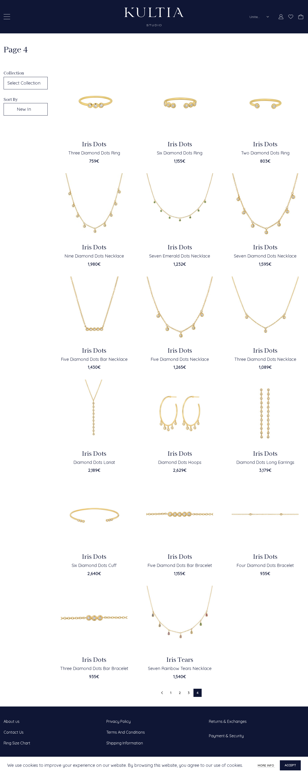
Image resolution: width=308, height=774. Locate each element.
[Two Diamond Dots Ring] (265, 103)
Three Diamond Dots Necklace (265, 359)
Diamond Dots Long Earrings (265, 462)
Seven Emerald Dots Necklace (179, 256)
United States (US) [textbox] (256, 17)
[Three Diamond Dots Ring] (94, 103)
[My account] (281, 17)
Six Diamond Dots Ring (179, 153)
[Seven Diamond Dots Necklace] (265, 206)
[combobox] (259, 17)
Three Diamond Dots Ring (94, 153)
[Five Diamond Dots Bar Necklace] (94, 309)
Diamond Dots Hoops (179, 462)
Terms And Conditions (125, 732)
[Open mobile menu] (7, 17)
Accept (290, 765)
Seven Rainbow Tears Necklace (180, 668)
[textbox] (25, 83)
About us (11, 721)
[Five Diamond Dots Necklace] (180, 309)
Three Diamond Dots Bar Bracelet (94, 668)
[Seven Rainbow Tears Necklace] (180, 619)
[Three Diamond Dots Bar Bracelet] (94, 619)
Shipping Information (124, 743)
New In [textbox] (24, 109)
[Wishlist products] (291, 17)
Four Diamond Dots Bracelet (265, 565)
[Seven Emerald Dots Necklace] (180, 206)
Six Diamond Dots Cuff (94, 565)
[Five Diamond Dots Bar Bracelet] (180, 516)
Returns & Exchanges (228, 721)
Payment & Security (226, 735)
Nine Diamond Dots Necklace (94, 256)
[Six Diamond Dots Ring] (180, 103)
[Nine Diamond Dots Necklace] (94, 206)
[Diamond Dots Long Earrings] (265, 413)
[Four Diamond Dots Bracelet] (265, 516)
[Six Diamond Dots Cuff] (94, 516)
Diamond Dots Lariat (94, 462)
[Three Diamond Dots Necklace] (265, 309)
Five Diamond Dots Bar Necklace (94, 359)
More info (266, 765)
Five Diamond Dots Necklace (180, 359)
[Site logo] (154, 16)
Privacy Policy (118, 721)
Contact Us (14, 732)
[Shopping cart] (301, 17)
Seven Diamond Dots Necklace (265, 256)
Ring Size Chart (17, 743)
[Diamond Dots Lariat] (94, 413)
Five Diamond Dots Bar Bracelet (180, 565)
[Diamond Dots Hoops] (180, 413)
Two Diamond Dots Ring (265, 153)
